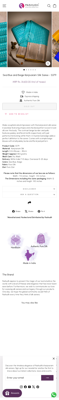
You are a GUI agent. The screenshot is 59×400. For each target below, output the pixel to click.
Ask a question (29, 194)
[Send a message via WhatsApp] (54, 395)
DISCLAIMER (29, 189)
